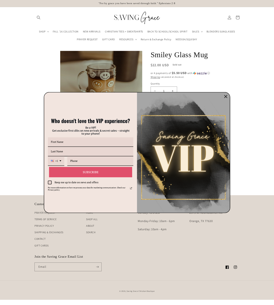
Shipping (155, 77)
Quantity (155, 83)
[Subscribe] (97, 266)
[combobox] (56, 161)
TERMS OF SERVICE (45, 219)
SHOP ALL (92, 219)
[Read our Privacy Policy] (131, 188)
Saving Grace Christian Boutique (141, 291)
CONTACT (39, 238)
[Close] (225, 96)
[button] (38, 17)
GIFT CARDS (41, 245)
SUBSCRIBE (90, 172)
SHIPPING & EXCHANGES (48, 232)
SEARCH (91, 232)
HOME (89, 212)
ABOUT (90, 225)
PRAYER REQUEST (44, 212)
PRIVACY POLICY (44, 225)
